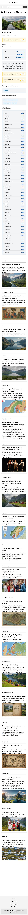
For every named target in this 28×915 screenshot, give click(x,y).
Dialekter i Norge (5, 385)
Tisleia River (7, 223)
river (6, 113)
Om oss (14, 898)
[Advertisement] (14, 879)
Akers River (7, 116)
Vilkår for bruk (14, 906)
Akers (5, 100)
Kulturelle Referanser (6, 418)
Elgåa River (7, 147)
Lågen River (7, 175)
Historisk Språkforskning (7, 292)
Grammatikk (4, 544)
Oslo (10, 100)
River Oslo (7, 201)
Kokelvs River (8, 164)
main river (7, 252)
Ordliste (5, 12)
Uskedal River (8, 235)
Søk (25, 6)
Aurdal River (7, 121)
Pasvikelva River (8, 195)
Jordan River (7, 158)
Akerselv (6, 51)
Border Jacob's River (9, 133)
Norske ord (4, 261)
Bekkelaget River (8, 124)
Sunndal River (8, 215)
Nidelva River (7, 186)
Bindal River (7, 127)
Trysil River (7, 232)
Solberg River (8, 209)
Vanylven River (8, 238)
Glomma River (8, 150)
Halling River (7, 155)
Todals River (7, 229)
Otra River (7, 192)
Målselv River (8, 184)
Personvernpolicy (14, 904)
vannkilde (15, 100)
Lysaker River (8, 172)
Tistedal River (8, 226)
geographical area (9, 243)
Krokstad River (8, 167)
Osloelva (6, 90)
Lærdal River (7, 178)
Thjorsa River (8, 220)
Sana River (7, 203)
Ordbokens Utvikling (6, 477)
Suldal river (7, 212)
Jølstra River (7, 161)
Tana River (7, 218)
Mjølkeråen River (8, 181)
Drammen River (8, 141)
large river (7, 246)
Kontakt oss (14, 901)
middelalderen (7, 103)
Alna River (7, 118)
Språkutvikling (5, 325)
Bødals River (7, 135)
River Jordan (7, 198)
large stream (7, 249)
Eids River (7, 144)
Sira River (7, 206)
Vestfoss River (8, 240)
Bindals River (7, 130)
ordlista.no (14, 2)
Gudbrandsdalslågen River (10, 152)
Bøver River (7, 138)
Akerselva (21, 12)
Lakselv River (8, 169)
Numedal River (8, 189)
